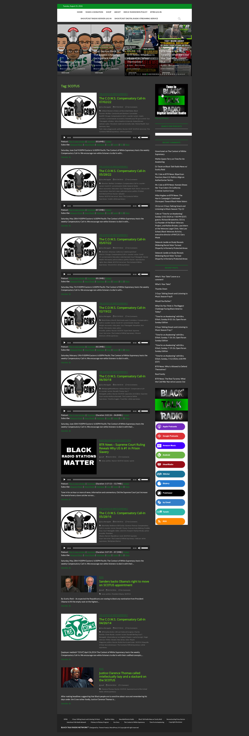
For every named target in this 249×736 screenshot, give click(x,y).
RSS (121, 144)
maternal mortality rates (126, 124)
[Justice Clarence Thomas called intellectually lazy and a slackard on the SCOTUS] (79, 677)
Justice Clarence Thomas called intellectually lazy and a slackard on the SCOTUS (122, 676)
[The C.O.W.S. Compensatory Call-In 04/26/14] (79, 627)
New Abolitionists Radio (126, 719)
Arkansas (112, 252)
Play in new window (77, 141)
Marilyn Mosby (138, 531)
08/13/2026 (65, 69)
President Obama (118, 594)
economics (121, 119)
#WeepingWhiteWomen (110, 389)
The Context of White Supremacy (113, 94)
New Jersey (121, 640)
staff (131, 65)
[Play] (64, 137)
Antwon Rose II (124, 389)
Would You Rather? (71, 61)
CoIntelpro (118, 183)
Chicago (107, 116)
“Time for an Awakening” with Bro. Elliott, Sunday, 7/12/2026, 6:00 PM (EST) (170, 359)
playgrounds (111, 129)
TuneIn (116, 144)
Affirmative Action (108, 632)
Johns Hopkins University (124, 121)
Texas (121, 196)
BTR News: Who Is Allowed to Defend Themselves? (138, 58)
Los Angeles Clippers (124, 637)
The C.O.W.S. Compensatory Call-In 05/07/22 (122, 241)
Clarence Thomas (131, 526)
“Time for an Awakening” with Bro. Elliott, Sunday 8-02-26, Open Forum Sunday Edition (170, 319)
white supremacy (126, 132)
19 (178, 74)
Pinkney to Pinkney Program (100, 722)
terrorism (143, 129)
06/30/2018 (118, 385)
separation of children (132, 394)
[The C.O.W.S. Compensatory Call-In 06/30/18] (79, 388)
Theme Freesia (104, 727)
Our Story (116, 722)
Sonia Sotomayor (111, 645)
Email (108, 144)
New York (112, 191)
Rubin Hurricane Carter (126, 642)
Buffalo (108, 113)
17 (174, 74)
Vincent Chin (112, 265)
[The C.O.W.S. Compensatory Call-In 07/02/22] (79, 110)
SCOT (130, 129)
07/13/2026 (140, 65)
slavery (126, 461)
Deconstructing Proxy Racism (176, 719)
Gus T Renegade (125, 189)
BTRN (138, 50)
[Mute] (139, 137)
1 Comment (124, 685)
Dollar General (128, 186)
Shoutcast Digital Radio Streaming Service (136, 18)
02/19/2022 (118, 316)
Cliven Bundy (110, 634)
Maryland (113, 124)
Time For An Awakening (157, 722)
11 (162, 74)
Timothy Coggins (114, 399)
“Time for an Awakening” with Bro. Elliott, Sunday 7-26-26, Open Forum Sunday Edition (170, 337)
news (105, 129)
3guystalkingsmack (69, 65)
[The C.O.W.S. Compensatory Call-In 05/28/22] (79, 183)
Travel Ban (124, 399)
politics (119, 129)
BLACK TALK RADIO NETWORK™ (75, 727)
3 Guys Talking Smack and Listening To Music (104, 46)
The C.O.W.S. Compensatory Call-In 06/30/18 (122, 378)
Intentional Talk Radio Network (76, 722)
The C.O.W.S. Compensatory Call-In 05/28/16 (122, 514)
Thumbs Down (161, 289)
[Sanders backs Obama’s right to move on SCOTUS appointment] (79, 584)
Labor (107, 124)
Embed (108, 141)
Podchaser (100, 144)
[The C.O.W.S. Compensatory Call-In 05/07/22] (79, 251)
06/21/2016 (111, 457)
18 (176, 74)
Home (80, 12)
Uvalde (110, 199)
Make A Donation (94, 12)
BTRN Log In (156, 12)
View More (65, 73)
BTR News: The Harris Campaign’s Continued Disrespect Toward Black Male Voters (171, 198)
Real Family (160, 374)
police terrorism (126, 191)
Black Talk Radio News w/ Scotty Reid (115, 440)
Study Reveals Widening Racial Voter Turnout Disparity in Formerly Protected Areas (171, 245)
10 (160, 74)
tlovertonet (160, 151)
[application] (105, 137)
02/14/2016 (111, 590)
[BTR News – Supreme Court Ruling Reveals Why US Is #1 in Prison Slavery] (79, 456)
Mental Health (140, 124)
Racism (125, 129)
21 (182, 74)
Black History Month (109, 320)
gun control (142, 119)
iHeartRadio (89, 144)
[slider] (145, 137)
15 (170, 74)
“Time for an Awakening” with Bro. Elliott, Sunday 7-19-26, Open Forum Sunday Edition (170, 348)
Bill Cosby (120, 526)
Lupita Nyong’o (138, 637)
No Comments (79, 69)
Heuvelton (136, 325)
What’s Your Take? (163, 284)
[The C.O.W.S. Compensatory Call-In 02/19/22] (79, 319)
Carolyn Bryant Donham (120, 113)
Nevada (113, 640)
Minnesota (108, 260)
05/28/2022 (118, 179)
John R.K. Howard (126, 531)
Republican (115, 536)
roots (121, 536)
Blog (62, 57)
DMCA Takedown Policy (135, 12)
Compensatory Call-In (119, 116)
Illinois (138, 189)
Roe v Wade (108, 262)
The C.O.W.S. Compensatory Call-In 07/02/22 (122, 100)
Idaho (117, 531)
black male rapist (123, 320)
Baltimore (113, 526)
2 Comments (124, 457)
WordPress (113, 727)
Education (115, 189)
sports (132, 461)
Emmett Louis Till (131, 119)
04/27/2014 (118, 628)
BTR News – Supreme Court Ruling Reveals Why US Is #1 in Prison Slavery (122, 448)
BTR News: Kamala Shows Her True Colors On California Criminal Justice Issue (171, 188)
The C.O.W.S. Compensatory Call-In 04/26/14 (122, 621)
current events (111, 119)
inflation (111, 121)
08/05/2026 (99, 69)
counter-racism (132, 116)
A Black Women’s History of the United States (117, 111)
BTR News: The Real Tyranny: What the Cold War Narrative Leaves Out (175, 56)
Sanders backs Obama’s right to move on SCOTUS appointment (124, 583)
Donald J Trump (118, 391)
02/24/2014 (111, 685)
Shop (108, 12)
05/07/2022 (118, 248)
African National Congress (124, 632)
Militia (108, 640)
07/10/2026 (174, 65)
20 (180, 74)
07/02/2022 (118, 107)
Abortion (105, 183)
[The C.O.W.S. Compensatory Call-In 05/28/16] (79, 525)
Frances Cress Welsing (136, 528)
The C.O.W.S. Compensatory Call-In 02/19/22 (122, 309)
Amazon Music (76, 144)
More (127, 144)
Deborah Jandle (161, 242)
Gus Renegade (106, 107)
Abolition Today (109, 719)
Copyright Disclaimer (175, 722)
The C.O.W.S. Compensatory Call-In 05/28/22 (122, 172)
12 (164, 74)
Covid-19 (108, 186)
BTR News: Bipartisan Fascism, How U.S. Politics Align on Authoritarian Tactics (169, 177)
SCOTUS (136, 129)
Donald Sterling (132, 634)
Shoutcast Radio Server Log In (96, 18)
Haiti (133, 189)
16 (172, 74)
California (119, 252)
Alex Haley (105, 526)
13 (166, 74)
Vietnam (138, 538)
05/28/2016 (118, 522)
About (117, 12)
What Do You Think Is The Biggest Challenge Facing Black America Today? (107, 56)
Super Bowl (128, 331)
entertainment (125, 257)
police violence (118, 260)
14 (168, 74)
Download (91, 141)
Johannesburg (112, 637)
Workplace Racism (114, 541)
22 (184, 74)
